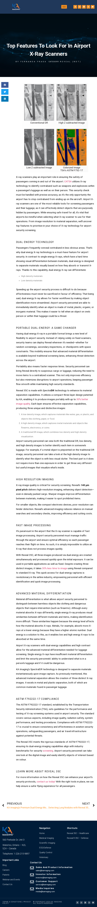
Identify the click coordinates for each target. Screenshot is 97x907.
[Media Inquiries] (32, 889)
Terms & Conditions (12, 902)
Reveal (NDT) (70, 62)
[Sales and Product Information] (32, 868)
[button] (4, 85)
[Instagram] (79, 7)
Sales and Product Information (54, 867)
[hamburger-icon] (64, 7)
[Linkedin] (84, 7)
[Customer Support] (32, 882)
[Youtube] (92, 7)
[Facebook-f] (75, 7)
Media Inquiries (45, 888)
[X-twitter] (88, 7)
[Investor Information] (32, 875)
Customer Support (47, 881)
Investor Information (48, 874)
